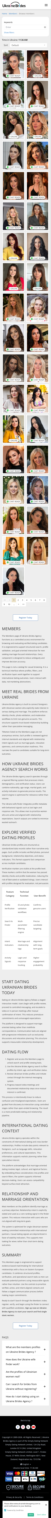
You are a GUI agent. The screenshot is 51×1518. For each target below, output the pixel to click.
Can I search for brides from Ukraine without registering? (21, 1386)
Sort (6, 45)
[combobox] (28, 45)
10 (9, 604)
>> (23, 604)
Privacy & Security (14, 1497)
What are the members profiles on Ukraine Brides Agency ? (23, 1349)
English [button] (26, 1464)
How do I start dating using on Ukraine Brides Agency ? (22, 1399)
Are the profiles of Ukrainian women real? (21, 1374)
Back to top (25, 1420)
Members (13, 13)
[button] (45, 27)
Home (4, 13)
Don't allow (41, 1514)
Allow (31, 1514)
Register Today (25, 617)
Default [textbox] (15, 45)
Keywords (8, 22)
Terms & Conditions (34, 1497)
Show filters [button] (9, 32)
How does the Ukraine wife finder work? (20, 1362)
